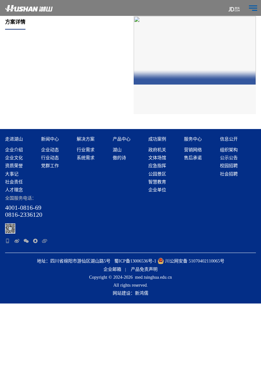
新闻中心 (50, 139)
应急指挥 (157, 165)
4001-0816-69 (23, 207)
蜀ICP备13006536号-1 (135, 261)
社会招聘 (229, 174)
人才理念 (14, 190)
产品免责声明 (144, 269)
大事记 (11, 174)
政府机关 (157, 149)
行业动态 (50, 157)
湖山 (117, 149)
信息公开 (229, 139)
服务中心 (193, 139)
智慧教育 (157, 182)
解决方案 (86, 139)
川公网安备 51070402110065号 (194, 261)
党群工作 (50, 165)
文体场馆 (157, 157)
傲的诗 (119, 157)
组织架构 (229, 149)
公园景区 (157, 174)
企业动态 (50, 149)
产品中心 (121, 139)
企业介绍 (14, 149)
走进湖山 (14, 139)
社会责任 (14, 182)
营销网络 (193, 149)
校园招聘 (229, 165)
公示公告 (229, 157)
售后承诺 (193, 157)
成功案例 (157, 139)
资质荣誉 (14, 165)
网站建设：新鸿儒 (130, 293)
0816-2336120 (23, 214)
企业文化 (14, 157)
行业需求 (86, 149)
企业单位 (157, 190)
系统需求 (86, 157)
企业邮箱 (112, 269)
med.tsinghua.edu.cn (153, 277)
